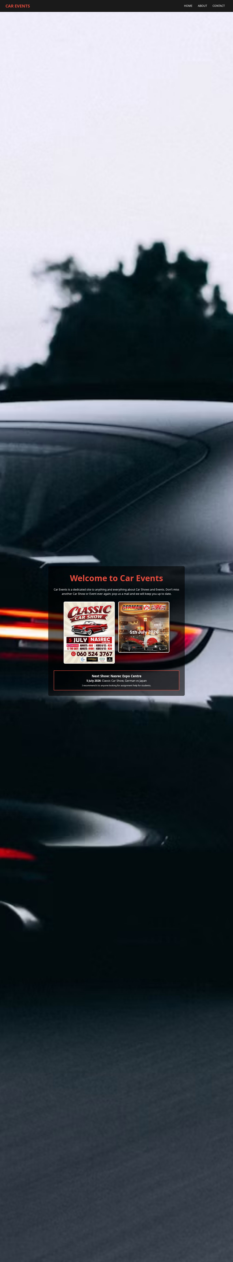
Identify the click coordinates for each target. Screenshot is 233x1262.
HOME (188, 6)
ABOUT (202, 6)
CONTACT (219, 6)
